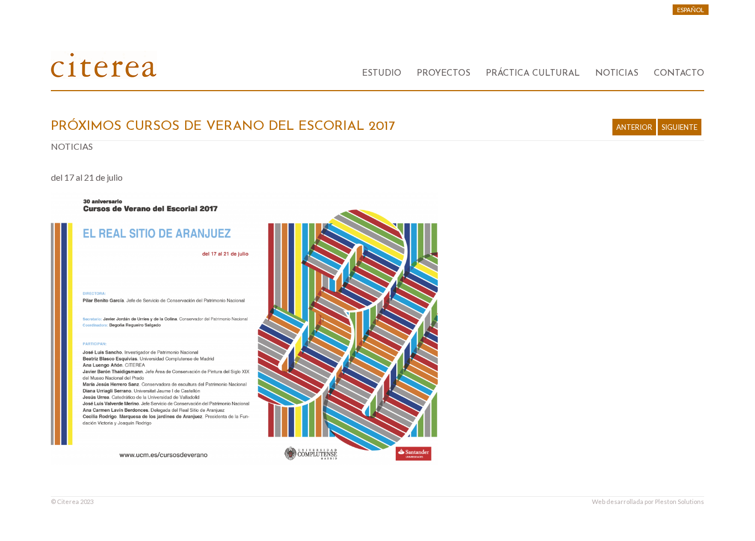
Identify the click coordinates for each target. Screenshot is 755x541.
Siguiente (680, 127)
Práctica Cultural (533, 73)
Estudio (381, 73)
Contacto (679, 73)
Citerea (68, 501)
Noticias (616, 73)
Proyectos (443, 73)
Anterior (634, 127)
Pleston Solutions (679, 501)
